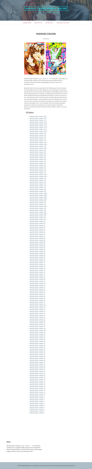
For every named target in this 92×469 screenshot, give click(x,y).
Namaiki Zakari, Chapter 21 (37, 373)
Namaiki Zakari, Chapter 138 (38, 116)
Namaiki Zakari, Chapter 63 (37, 291)
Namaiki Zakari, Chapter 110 (38, 189)
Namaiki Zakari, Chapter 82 (37, 253)
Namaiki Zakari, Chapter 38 (37, 341)
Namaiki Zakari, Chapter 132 (38, 139)
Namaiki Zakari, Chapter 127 (38, 154)
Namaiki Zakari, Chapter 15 (37, 384)
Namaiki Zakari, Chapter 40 (37, 337)
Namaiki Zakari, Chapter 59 (37, 298)
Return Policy (49, 22)
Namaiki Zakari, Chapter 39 (37, 339)
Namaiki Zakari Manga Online (46, 8)
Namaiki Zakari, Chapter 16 (37, 383)
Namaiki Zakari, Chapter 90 (37, 238)
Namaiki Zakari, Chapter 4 (37, 405)
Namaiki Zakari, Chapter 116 (38, 178)
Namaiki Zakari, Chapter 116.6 (38, 174)
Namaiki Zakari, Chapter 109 (38, 191)
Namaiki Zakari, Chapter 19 (37, 377)
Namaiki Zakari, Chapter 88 (37, 242)
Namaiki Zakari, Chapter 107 (38, 202)
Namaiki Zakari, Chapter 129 (38, 150)
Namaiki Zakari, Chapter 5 (37, 403)
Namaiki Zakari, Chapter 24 (37, 367)
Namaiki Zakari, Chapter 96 (37, 227)
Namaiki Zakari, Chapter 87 (37, 244)
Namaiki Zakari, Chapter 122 (38, 163)
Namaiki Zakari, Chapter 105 (38, 208)
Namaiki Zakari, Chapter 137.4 (38, 127)
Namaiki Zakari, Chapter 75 (37, 266)
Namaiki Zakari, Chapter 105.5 (38, 206)
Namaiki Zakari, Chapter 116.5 (38, 176)
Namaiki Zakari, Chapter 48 (37, 321)
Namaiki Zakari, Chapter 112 (38, 185)
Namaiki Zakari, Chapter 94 (37, 231)
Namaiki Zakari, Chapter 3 (37, 407)
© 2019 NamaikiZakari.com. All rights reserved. (30, 465)
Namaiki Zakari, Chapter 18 (37, 379)
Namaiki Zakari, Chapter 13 (37, 388)
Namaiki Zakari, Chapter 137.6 (38, 131)
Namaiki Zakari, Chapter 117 (38, 172)
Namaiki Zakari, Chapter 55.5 (38, 306)
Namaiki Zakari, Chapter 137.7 (38, 118)
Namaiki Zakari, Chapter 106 (38, 204)
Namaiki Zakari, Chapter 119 (38, 169)
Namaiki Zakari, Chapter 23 (37, 369)
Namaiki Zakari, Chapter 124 (38, 159)
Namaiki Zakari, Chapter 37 (37, 343)
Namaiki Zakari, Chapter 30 (37, 356)
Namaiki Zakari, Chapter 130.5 (38, 142)
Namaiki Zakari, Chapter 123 (38, 161)
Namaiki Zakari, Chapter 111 (38, 187)
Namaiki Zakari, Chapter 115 (38, 180)
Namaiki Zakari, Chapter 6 (37, 401)
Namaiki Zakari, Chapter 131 (38, 140)
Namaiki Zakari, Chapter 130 (38, 146)
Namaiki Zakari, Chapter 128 (38, 152)
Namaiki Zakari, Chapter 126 (38, 155)
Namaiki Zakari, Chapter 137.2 (38, 124)
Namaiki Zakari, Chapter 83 (37, 251)
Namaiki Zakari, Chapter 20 (37, 375)
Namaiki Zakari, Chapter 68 (37, 279)
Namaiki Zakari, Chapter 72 (37, 272)
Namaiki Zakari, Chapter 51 (37, 315)
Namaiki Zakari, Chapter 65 (37, 287)
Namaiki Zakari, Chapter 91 (37, 236)
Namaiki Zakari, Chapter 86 (37, 246)
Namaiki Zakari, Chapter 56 (37, 304)
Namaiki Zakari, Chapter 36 (37, 345)
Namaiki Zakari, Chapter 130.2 (38, 144)
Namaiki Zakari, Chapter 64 (37, 289)
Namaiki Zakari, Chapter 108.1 (38, 199)
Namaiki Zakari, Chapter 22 (37, 371)
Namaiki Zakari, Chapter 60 (37, 296)
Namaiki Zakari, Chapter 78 (37, 261)
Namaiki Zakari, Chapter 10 (37, 394)
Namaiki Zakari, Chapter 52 (37, 313)
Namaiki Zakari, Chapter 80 (37, 257)
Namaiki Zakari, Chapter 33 (37, 351)
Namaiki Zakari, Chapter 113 (38, 184)
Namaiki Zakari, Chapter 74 (37, 268)
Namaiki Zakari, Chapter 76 (37, 264)
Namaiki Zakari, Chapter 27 (37, 362)
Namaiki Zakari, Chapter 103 (38, 212)
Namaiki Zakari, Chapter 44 (37, 328)
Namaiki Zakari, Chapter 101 (38, 217)
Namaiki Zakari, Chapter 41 (37, 336)
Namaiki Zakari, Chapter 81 (37, 255)
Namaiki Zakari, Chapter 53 (37, 311)
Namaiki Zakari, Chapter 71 (37, 274)
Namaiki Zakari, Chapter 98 (37, 223)
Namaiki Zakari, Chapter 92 (37, 234)
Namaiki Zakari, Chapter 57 (37, 302)
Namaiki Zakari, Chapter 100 (38, 219)
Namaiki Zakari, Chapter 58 (37, 300)
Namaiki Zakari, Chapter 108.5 (38, 195)
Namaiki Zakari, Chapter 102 (38, 216)
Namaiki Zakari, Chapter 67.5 (38, 283)
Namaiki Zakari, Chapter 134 (38, 135)
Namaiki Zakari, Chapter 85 (37, 247)
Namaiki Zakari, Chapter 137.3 (38, 125)
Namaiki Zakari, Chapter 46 (37, 324)
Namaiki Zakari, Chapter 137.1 (38, 122)
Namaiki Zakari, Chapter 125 (38, 157)
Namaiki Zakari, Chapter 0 (37, 413)
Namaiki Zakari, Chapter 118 (38, 170)
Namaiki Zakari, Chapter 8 (37, 398)
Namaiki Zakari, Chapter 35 (37, 347)
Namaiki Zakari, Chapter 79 (37, 259)
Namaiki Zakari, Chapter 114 (38, 182)
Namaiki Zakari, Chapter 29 (37, 358)
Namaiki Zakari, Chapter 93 (37, 232)
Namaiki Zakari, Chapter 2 (37, 409)
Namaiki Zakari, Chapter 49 (37, 319)
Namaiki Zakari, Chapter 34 (37, 349)
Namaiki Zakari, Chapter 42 (37, 334)
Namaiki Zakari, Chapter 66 (37, 285)
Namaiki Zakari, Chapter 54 (37, 309)
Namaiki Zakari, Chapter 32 (37, 352)
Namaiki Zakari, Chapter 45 (37, 326)
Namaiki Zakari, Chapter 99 (37, 221)
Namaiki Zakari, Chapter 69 (37, 277)
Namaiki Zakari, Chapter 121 (38, 165)
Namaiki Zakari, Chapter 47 (37, 322)
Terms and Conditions (63, 22)
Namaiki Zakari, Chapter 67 (37, 281)
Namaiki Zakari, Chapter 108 (38, 201)
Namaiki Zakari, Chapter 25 (37, 366)
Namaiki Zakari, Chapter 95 (37, 229)
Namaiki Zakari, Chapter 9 (37, 396)
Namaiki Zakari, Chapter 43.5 (38, 330)
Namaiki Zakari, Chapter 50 (37, 317)
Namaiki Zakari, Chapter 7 (37, 399)
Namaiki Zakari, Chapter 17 (37, 381)
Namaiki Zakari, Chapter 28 (37, 360)
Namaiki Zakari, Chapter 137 (38, 120)
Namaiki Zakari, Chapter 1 (37, 411)
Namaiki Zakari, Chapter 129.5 (38, 148)
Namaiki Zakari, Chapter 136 (38, 133)
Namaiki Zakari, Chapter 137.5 (38, 129)
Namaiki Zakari (27, 22)
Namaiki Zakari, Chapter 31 (37, 354)
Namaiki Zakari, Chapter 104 (38, 210)
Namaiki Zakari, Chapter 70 (37, 276)
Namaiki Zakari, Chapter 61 (37, 294)
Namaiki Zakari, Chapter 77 (37, 262)
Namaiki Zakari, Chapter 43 (37, 332)
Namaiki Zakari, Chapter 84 (37, 249)
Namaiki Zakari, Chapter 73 (37, 270)
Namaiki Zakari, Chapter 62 (37, 292)
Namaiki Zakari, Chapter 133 (38, 137)
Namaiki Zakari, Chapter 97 (37, 225)
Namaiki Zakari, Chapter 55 (37, 307)
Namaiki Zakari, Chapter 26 (37, 364)
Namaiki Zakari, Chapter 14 (37, 386)
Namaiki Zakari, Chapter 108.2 (38, 197)
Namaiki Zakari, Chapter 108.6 (38, 193)
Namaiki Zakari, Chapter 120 (38, 167)
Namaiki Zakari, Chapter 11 (37, 392)
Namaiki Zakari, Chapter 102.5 (38, 214)
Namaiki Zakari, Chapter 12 (37, 390)
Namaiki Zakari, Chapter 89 (37, 240)
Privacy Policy (38, 22)
